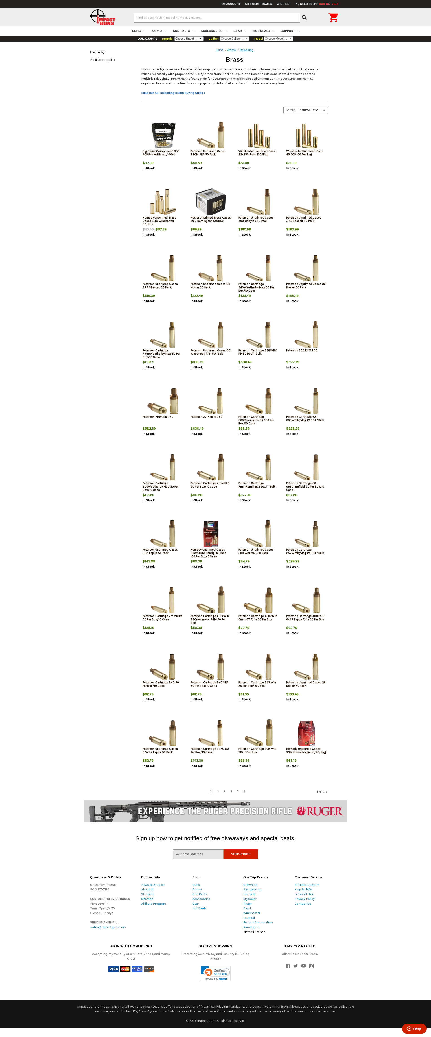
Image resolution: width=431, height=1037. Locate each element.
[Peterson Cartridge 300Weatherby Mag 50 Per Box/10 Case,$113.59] (162, 468)
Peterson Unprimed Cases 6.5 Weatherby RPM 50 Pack (211, 352)
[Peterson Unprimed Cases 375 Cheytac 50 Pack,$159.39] (162, 269)
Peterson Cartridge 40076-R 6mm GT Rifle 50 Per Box (257, 617)
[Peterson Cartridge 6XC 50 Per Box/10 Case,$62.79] (162, 667)
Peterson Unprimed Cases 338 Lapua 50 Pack (160, 551)
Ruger (247, 904)
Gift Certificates (258, 4)
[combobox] (217, 17)
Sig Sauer (250, 899)
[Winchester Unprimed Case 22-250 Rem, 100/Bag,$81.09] (258, 136)
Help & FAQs (304, 889)
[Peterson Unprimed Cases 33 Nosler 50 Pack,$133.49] (210, 269)
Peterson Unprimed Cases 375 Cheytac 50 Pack (160, 285)
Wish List (284, 4)
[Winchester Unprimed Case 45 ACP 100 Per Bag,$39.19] (306, 136)
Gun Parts (181, 31)
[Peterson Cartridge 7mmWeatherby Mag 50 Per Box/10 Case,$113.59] (162, 335)
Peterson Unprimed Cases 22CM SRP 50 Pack (208, 152)
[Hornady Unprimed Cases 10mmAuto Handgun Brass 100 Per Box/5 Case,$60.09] (210, 534)
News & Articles (153, 885)
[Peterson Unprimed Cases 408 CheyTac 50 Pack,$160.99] (258, 202)
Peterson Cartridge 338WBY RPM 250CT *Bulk (257, 352)
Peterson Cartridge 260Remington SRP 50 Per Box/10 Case (256, 420)
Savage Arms (252, 889)
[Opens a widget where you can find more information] (414, 1029)
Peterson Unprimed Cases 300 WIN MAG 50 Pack (256, 551)
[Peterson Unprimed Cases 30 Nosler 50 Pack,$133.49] (306, 269)
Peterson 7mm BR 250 (158, 416)
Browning (250, 885)
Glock (247, 908)
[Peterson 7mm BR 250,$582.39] (162, 402)
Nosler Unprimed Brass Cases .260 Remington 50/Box (211, 219)
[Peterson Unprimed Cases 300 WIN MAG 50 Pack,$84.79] (258, 534)
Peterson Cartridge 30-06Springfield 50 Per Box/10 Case (305, 486)
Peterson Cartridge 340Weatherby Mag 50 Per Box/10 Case (256, 287)
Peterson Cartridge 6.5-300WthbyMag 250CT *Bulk (305, 418)
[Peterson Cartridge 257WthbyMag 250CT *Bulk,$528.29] (306, 534)
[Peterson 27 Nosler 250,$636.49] (210, 402)
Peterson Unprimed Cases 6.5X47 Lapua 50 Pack (160, 750)
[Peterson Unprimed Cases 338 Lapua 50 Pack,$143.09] (162, 534)
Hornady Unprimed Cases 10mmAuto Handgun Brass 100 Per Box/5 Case (208, 553)
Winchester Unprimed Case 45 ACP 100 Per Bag (304, 152)
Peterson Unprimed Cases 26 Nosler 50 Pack (306, 684)
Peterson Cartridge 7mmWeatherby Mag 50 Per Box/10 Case (161, 354)
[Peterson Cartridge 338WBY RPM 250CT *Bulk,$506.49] (258, 335)
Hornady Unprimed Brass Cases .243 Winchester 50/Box (159, 221)
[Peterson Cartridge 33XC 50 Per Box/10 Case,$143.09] (210, 734)
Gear (237, 31)
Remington (251, 927)
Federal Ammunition (258, 922)
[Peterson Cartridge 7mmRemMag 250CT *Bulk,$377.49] (258, 468)
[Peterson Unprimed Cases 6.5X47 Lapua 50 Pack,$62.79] (162, 734)
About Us (147, 889)
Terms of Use (304, 894)
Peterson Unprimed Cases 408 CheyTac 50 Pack (256, 219)
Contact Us (303, 904)
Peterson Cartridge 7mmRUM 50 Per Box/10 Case (162, 617)
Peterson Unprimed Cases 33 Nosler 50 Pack (210, 285)
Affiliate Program (153, 904)
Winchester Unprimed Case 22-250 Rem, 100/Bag (256, 152)
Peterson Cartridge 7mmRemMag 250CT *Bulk (256, 484)
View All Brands (254, 932)
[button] (215, 973)
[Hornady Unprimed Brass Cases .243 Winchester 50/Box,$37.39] (162, 202)
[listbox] (313, 110)
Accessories (211, 31)
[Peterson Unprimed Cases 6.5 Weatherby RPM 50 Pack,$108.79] (210, 335)
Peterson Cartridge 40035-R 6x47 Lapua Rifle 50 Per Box (305, 617)
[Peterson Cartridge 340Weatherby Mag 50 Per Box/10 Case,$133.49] (258, 269)
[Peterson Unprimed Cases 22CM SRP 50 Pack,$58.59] (210, 136)
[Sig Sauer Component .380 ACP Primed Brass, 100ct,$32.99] (162, 136)
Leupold (249, 918)
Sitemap (147, 899)
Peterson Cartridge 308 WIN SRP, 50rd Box (257, 750)
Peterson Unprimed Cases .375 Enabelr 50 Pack (303, 219)
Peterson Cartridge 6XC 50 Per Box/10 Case (161, 684)
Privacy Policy (305, 899)
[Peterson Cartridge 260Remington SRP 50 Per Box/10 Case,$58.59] (258, 402)
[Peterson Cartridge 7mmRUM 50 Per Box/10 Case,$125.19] (162, 601)
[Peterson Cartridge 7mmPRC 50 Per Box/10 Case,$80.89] (210, 468)
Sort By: (291, 110)
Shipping (147, 894)
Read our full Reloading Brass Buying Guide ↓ (173, 93)
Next (320, 792)
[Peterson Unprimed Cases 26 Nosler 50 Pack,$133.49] (306, 667)
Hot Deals (261, 31)
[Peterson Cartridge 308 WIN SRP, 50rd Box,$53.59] (258, 734)
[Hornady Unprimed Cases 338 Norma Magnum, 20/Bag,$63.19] (306, 734)
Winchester (251, 913)
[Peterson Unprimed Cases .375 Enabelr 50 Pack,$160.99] (306, 202)
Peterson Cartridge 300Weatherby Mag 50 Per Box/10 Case (160, 486)
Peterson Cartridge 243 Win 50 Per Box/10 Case (257, 684)
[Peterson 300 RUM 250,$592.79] (306, 335)
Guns (136, 31)
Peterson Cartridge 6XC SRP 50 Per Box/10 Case (210, 684)
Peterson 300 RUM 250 (301, 350)
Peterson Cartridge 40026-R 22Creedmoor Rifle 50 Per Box (210, 619)
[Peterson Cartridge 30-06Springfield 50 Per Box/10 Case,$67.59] (306, 468)
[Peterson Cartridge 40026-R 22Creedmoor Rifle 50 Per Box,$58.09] (210, 601)
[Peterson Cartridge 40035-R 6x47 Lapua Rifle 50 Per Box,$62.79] (306, 601)
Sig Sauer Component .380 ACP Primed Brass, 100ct (161, 152)
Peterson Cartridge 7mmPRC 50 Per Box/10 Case (210, 484)
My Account (230, 4)
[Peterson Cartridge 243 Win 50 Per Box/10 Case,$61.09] (258, 667)
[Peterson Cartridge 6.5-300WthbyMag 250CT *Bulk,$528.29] (306, 402)
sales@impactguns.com (108, 927)
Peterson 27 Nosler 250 (207, 416)
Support (288, 31)
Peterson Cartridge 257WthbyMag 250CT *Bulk (305, 551)
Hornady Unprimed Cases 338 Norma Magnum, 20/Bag (306, 750)
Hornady (249, 894)
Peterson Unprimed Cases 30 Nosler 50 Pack (306, 285)
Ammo (157, 31)
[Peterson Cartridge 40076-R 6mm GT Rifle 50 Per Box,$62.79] (258, 601)
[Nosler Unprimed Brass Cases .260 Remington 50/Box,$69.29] (210, 202)
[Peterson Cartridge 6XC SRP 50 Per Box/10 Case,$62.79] (210, 667)
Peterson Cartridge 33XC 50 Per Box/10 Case (210, 750)
